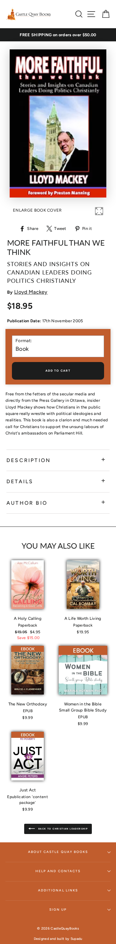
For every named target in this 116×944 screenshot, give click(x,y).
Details (19, 481)
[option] (58, 35)
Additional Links (58, 890)
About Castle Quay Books (58, 852)
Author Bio (26, 503)
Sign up (58, 909)
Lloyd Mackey (31, 292)
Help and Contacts (58, 871)
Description (28, 460)
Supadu (76, 939)
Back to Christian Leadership (62, 828)
